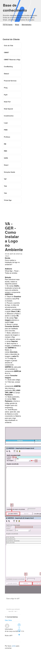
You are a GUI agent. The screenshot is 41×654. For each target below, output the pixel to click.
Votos (10, 620)
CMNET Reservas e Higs (12, 59)
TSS (5, 193)
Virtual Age (7, 200)
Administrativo (26, 24)
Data (6, 620)
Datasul (6, 74)
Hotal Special (8, 109)
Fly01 (6, 95)
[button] (13, 602)
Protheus (7, 137)
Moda (17, 24)
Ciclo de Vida (8, 45)
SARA (6, 158)
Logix (6, 123)
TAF (5, 179)
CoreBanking (8, 66)
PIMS (6, 130)
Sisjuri (6, 165)
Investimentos (8, 116)
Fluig (5, 88)
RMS (5, 151)
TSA (5, 186)
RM (5, 144)
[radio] (19, 625)
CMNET (6, 52)
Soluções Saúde (9, 172)
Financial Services (10, 81)
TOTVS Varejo (7, 24)
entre (14, 646)
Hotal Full (7, 102)
